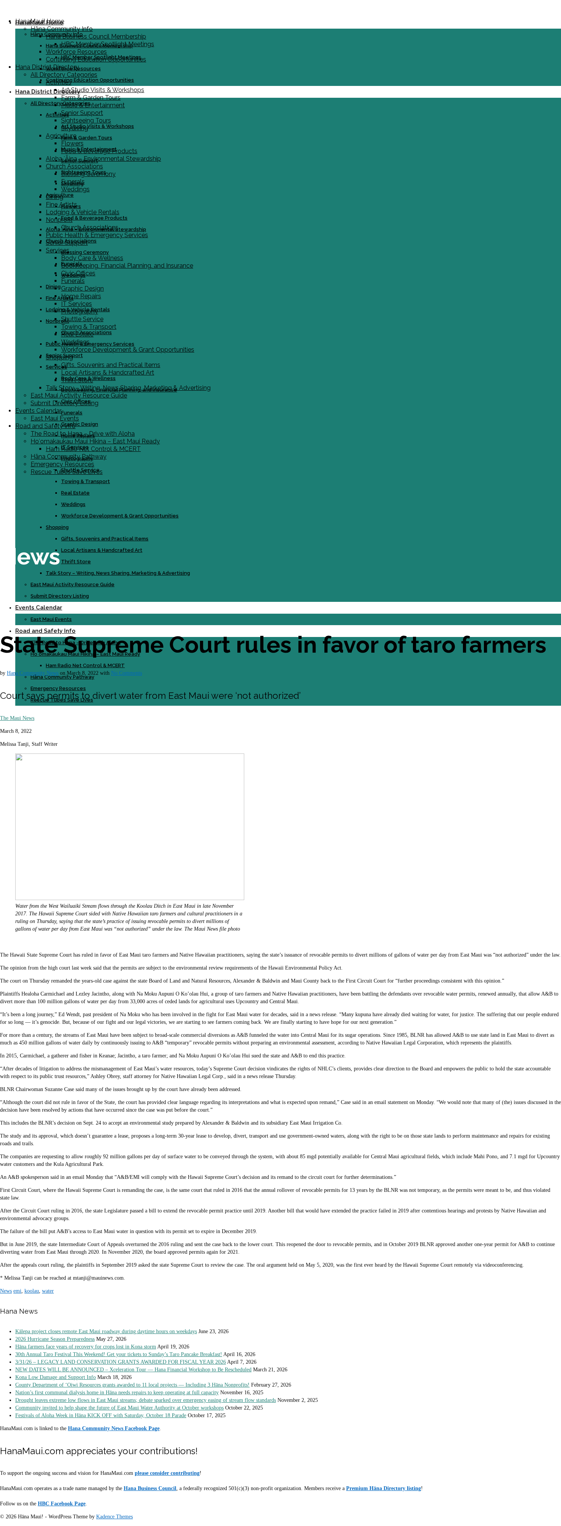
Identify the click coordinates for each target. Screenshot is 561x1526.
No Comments (126, 673)
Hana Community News (32, 673)
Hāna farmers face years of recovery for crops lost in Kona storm (85, 1347)
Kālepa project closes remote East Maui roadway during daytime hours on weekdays (106, 1331)
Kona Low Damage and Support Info (55, 1377)
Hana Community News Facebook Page (114, 1428)
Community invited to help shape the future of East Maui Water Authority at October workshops (119, 1408)
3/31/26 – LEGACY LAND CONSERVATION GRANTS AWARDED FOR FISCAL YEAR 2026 (120, 1362)
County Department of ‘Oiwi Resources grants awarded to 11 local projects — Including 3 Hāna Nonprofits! (132, 1385)
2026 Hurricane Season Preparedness (55, 1339)
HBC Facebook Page (61, 1504)
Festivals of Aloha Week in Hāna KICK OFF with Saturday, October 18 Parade (100, 1415)
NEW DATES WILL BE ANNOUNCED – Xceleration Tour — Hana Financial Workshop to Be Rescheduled (133, 1369)
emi (17, 1291)
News (6, 1291)
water (48, 1291)
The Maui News (17, 718)
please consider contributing (167, 1473)
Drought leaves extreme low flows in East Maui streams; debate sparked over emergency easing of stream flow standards (145, 1400)
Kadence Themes (114, 1517)
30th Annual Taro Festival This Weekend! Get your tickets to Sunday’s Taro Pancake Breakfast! (118, 1354)
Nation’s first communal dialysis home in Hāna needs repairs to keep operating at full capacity (117, 1392)
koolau (31, 1291)
